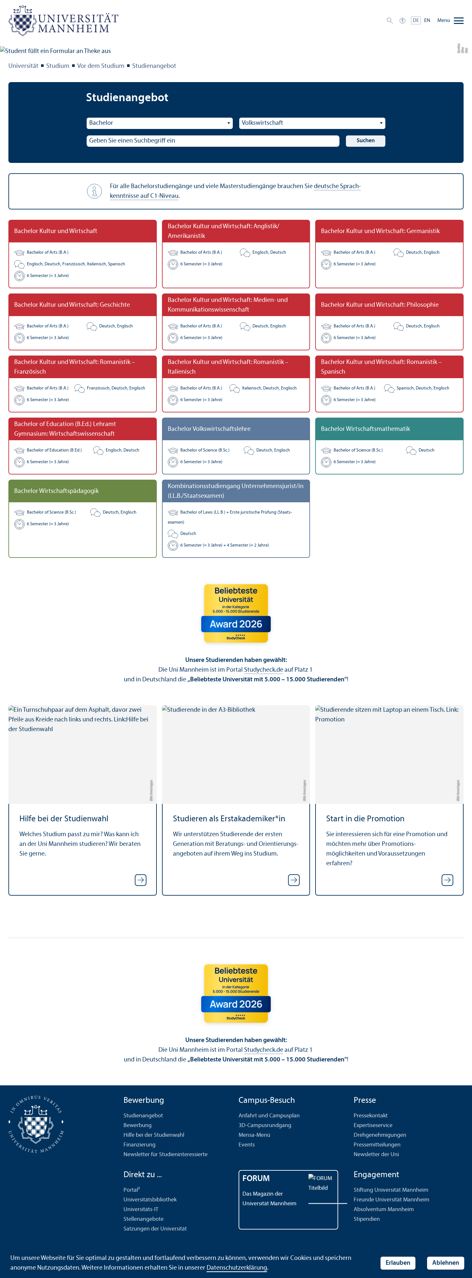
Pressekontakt (371, 1116)
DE (416, 20)
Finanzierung (139, 1145)
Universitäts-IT (140, 1210)
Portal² (131, 1190)
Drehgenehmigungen (380, 1135)
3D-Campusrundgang (265, 1126)
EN (427, 20)
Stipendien (367, 1219)
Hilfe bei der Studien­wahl (63, 819)
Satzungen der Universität (155, 1229)
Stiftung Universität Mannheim (391, 1190)
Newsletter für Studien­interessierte (165, 1155)
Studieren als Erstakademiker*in (229, 819)
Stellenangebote (143, 1219)
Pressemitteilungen (377, 1145)
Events (247, 1145)
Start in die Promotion (365, 819)
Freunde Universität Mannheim (391, 1200)
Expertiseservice (373, 1126)
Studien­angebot (154, 66)
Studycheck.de (263, 670)
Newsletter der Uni (376, 1155)
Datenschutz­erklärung (237, 1268)
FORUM (256, 1179)
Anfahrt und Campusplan (269, 1116)
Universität (23, 66)
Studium (58, 66)
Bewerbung (137, 1126)
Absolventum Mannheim (384, 1210)
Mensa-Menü (254, 1135)
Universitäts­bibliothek (150, 1200)
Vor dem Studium (100, 66)
